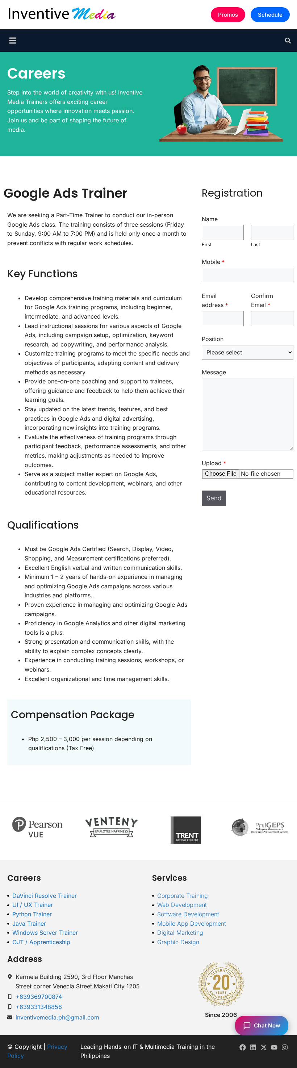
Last (255, 244)
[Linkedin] (253, 1047)
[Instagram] (284, 1047)
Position (212, 338)
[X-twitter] (264, 1047)
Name (210, 219)
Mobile (213, 261)
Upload (214, 463)
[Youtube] (274, 1047)
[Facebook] (243, 1047)
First (207, 244)
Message (214, 372)
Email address (215, 300)
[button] (288, 40)
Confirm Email (262, 300)
